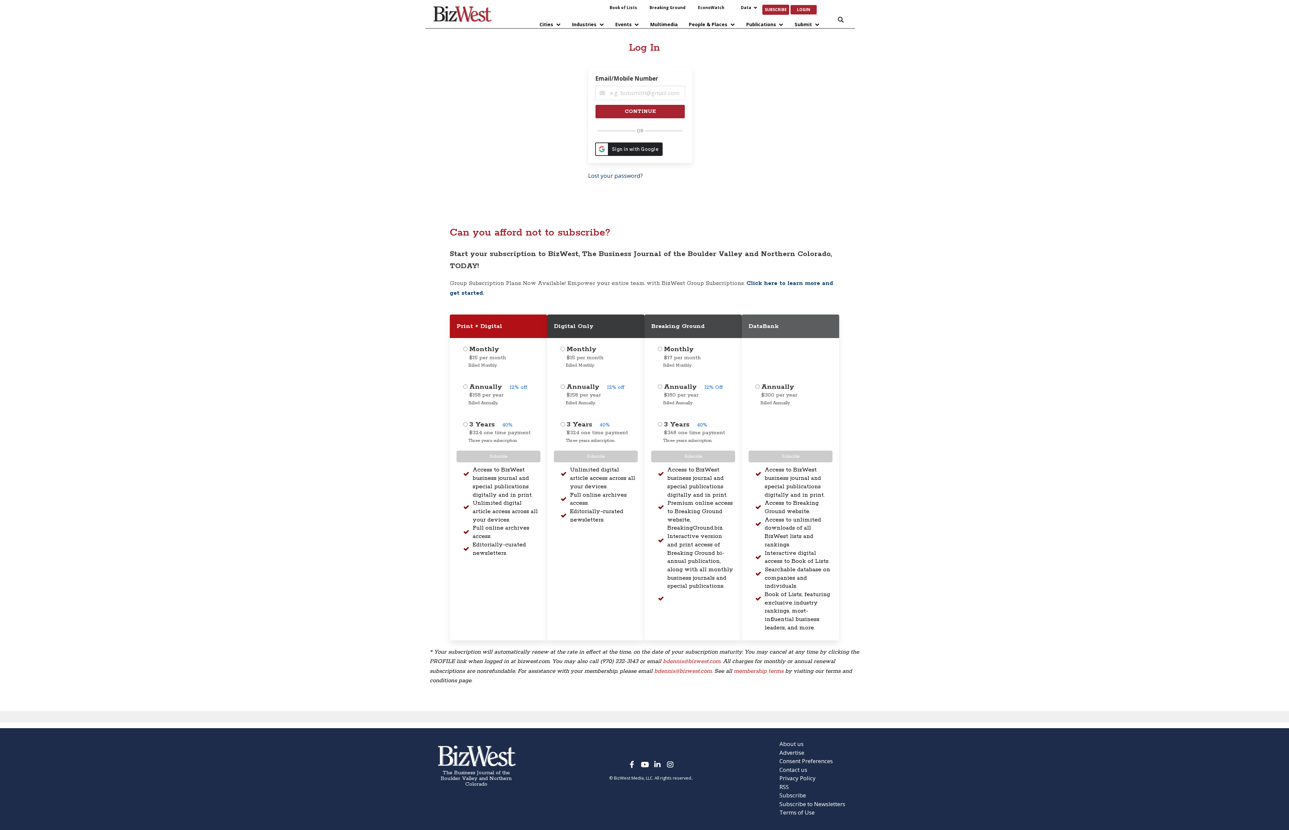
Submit (803, 24)
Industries (584, 24)
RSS (784, 787)
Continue (640, 111)
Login (803, 9)
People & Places (708, 24)
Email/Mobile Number (626, 78)
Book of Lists (623, 7)
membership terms (758, 671)
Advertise (791, 752)
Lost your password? (615, 175)
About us (791, 744)
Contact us (793, 770)
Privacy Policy (797, 778)
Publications (761, 24)
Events (623, 24)
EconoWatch (711, 7)
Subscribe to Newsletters (812, 804)
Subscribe (776, 9)
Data (746, 7)
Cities (546, 24)
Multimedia (664, 24)
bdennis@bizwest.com (691, 661)
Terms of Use (797, 812)
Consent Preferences (806, 761)
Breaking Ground (667, 7)
